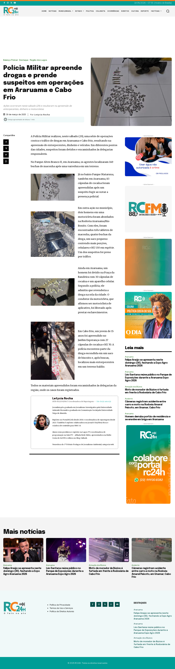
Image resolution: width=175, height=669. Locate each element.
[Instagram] (8, 3)
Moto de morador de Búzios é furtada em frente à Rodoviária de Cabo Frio (108, 571)
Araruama (129, 357)
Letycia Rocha (62, 398)
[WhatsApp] (6, 161)
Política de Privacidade (60, 605)
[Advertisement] (87, 37)
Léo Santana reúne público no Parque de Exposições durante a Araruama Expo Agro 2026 (148, 378)
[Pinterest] (6, 155)
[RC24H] (11, 11)
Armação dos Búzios (133, 387)
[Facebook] (4, 3)
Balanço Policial (10, 60)
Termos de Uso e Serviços (61, 608)
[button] (168, 11)
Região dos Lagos (38, 60)
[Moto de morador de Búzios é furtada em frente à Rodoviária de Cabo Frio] (109, 550)
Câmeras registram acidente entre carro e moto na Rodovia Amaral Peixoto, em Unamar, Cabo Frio (145, 404)
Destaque (23, 60)
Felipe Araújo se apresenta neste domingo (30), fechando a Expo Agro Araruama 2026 (146, 363)
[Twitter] (11, 3)
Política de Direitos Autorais (62, 611)
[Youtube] (15, 3)
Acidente (129, 399)
